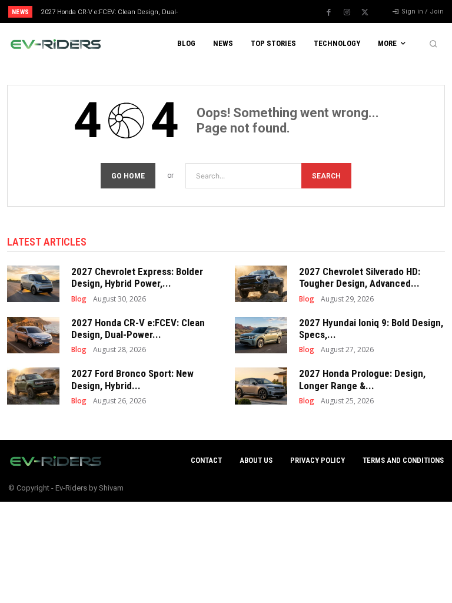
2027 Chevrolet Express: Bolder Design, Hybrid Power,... (137, 277)
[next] (248, 11)
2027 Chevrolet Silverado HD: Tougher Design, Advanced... (359, 277)
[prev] (229, 11)
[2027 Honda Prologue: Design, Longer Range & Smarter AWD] (261, 385)
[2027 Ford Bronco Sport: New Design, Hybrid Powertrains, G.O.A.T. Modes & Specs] (33, 385)
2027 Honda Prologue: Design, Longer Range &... (362, 379)
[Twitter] (365, 12)
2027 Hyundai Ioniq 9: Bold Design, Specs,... (371, 328)
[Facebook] (328, 12)
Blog (79, 299)
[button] (433, 44)
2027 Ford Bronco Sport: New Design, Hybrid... (132, 379)
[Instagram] (346, 12)
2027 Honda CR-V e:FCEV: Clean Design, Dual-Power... (138, 328)
